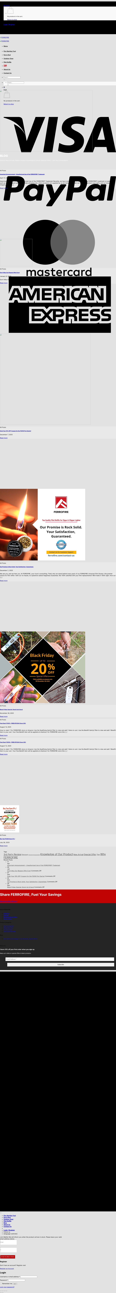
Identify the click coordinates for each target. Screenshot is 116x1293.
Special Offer (90, 854)
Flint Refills (7, 62)
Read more (3, 188)
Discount (25, 855)
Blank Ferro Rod (8, 928)
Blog (5, 66)
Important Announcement (34, 854)
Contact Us (8, 73)
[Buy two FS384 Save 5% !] (9, 832)
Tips (98, 855)
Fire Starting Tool (10, 51)
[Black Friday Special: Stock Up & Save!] (42, 702)
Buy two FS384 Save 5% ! (7, 839)
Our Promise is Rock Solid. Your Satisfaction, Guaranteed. (17, 566)
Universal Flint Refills (10, 931)
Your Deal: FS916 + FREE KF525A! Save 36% (13, 742)
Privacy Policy (8, 918)
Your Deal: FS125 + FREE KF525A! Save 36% (13, 723)
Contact (6, 915)
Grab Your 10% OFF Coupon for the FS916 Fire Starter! (15, 431)
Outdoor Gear (8, 58)
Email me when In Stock (7, 1256)
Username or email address (10, 1277)
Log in (14, 1283)
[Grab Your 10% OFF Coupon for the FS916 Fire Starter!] (45, 424)
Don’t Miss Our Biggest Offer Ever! (10, 272)
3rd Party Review (12, 854)
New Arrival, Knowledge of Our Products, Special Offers (20, 939)
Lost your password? (7, 1287)
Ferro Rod (7, 55)
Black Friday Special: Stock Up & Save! (11, 709)
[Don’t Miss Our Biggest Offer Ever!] (16, 266)
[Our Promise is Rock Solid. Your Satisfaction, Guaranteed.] (42, 560)
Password (4, 1280)
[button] (6, 6)
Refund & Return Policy (10, 917)
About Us (7, 69)
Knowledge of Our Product (56, 854)
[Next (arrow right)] (2, 1292)
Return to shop (12, 19)
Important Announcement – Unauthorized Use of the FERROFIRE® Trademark (22, 174)
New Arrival (78, 854)
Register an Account (7, 1268)
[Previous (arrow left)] (0, 1292)
